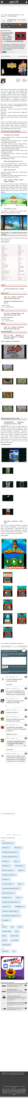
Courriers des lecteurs (15, 1072)
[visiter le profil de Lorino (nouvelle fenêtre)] (2, 702)
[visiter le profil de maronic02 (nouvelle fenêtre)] (2, 757)
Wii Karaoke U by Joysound (9, 874)
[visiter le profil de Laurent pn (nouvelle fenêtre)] (2, 692)
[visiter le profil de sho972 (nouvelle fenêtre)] (2, 741)
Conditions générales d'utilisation (16, 1074)
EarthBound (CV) (7, 897)
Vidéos (8, 27)
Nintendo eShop (11, 20)
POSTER (5, 666)
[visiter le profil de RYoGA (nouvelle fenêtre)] (2, 720)
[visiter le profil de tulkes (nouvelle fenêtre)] (2, 680)
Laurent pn (3, 85)
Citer (26, 676)
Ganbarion (4, 940)
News (20, 24)
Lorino (6, 698)
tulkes (6, 676)
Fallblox (19, 897)
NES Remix (18, 847)
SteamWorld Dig (19, 865)
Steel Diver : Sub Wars (8, 870)
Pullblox (16, 861)
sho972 (7, 738)
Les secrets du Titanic (8, 883)
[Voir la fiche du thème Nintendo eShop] (4, 22)
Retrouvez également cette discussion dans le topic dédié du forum (14, 672)
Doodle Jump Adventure (8, 893)
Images (3, 27)
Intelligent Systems (6, 944)
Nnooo (12, 926)
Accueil (2, 14)
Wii (5, 1093)
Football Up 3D (6, 906)
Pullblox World (6, 865)
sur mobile (18, 1093)
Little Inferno (6, 879)
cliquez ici (3, 307)
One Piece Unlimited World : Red (10, 852)
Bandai (16, 931)
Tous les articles (13, 24)
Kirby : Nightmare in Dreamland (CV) (11, 915)
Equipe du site (5, 1074)
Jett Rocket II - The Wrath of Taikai (10, 911)
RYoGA (7, 716)
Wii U (14, 951)
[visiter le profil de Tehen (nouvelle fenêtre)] (2, 728)
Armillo (20, 883)
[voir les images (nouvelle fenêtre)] (7, 367)
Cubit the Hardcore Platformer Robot (11, 888)
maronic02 (7, 753)
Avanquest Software (6, 931)
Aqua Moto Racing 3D (8, 843)
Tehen (6, 724)
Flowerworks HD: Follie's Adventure (10, 902)
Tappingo (21, 870)
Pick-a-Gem (5, 861)
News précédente (6, 56)
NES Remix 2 (6, 847)
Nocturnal (20, 926)
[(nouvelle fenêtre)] (14, 206)
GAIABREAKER (19, 906)
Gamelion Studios (14, 935)
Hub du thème (5, 24)
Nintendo (4, 926)
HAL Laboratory (14, 940)
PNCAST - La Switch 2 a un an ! (14, 834)
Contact (22, 1072)
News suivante (22, 56)
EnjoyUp (4, 935)
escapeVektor (6, 920)
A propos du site (5, 1072)
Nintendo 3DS (5, 951)
